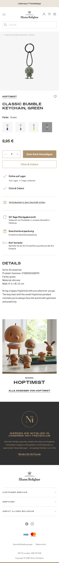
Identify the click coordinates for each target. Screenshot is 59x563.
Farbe (9, 117)
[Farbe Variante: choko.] (21, 127)
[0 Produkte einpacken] (54, 13)
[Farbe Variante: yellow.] (34, 127)
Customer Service (15, 492)
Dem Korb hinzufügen (40, 154)
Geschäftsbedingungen (23, 544)
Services (9, 502)
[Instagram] (32, 523)
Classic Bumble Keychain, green (20, 34)
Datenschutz (41, 544)
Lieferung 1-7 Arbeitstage (29, 3)
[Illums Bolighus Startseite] (29, 14)
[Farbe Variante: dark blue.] (7, 127)
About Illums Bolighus (18, 511)
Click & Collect (29, 164)
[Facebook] (26, 523)
